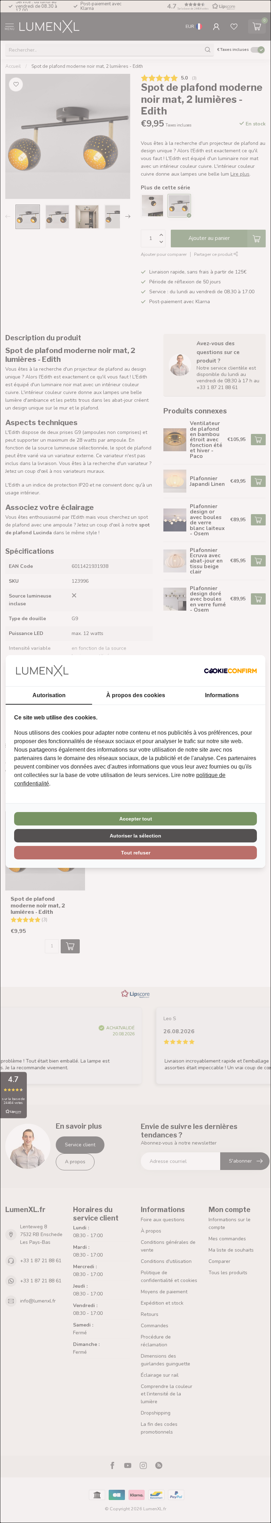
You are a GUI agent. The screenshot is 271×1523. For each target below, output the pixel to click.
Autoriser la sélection (135, 836)
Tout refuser (135, 852)
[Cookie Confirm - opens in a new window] (230, 671)
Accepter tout (135, 819)
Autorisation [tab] (49, 695)
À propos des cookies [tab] (135, 695)
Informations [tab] (222, 695)
